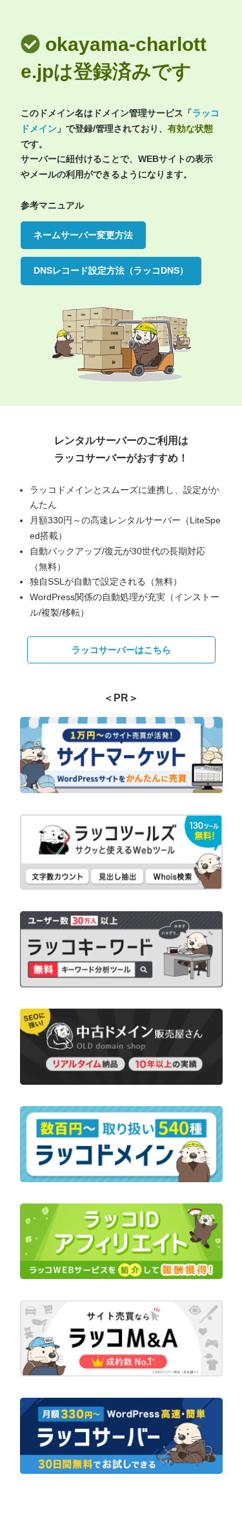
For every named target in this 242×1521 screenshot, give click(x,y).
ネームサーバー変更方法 (83, 235)
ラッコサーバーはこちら (121, 650)
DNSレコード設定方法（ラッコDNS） (111, 270)
